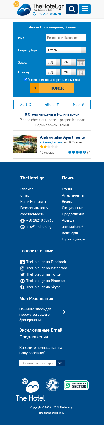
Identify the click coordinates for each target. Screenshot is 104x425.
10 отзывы (47, 152)
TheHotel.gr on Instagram (46, 268)
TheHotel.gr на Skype (43, 287)
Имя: (21, 38)
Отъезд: (24, 72)
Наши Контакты (33, 201)
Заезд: (23, 62)
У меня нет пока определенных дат (54, 79)
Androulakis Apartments (62, 137)
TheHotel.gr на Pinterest (45, 280)
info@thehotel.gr (39, 226)
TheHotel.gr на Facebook (46, 262)
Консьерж (70, 233)
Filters (49, 104)
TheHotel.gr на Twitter (44, 274)
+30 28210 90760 (39, 220)
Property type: (28, 50)
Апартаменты (73, 195)
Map (76, 104)
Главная (26, 189)
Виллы (67, 201)
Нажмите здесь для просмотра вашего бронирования (35, 314)
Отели (67, 189)
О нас (24, 195)
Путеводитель (73, 239)
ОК (60, 363)
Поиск (57, 88)
